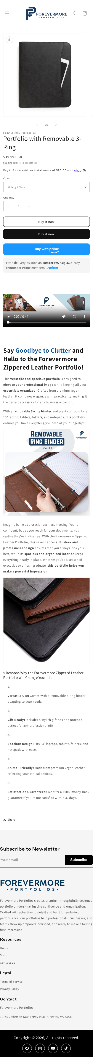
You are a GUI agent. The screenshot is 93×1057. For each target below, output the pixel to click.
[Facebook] (27, 1048)
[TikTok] (66, 1048)
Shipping (7, 162)
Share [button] (12, 820)
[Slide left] (37, 125)
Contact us (7, 963)
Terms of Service (11, 982)
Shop (3, 955)
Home (4, 948)
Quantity (8, 197)
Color (6, 178)
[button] (7, 13)
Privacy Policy (9, 989)
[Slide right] (56, 125)
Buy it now (46, 234)
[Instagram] (40, 1048)
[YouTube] (53, 1048)
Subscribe (78, 860)
